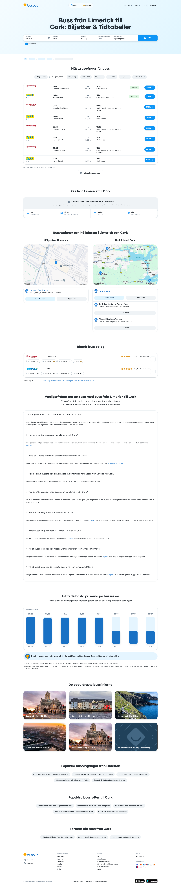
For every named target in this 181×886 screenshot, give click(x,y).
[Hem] (25, 59)
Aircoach (59, 380)
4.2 (81, 373)
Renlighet (64, 361)
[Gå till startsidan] (30, 5)
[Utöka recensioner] (152, 359)
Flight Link (91, 380)
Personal (32, 361)
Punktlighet (48, 361)
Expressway (51, 356)
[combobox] (35, 38)
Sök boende (32, 43)
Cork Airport (104, 291)
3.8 (54, 361)
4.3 (69, 361)
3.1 (81, 361)
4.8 (54, 373)
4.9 (38, 373)
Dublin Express (83, 380)
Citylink (49, 369)
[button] (49, 38)
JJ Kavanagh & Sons (70, 380)
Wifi (77, 361)
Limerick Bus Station (39, 290)
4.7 (38, 361)
